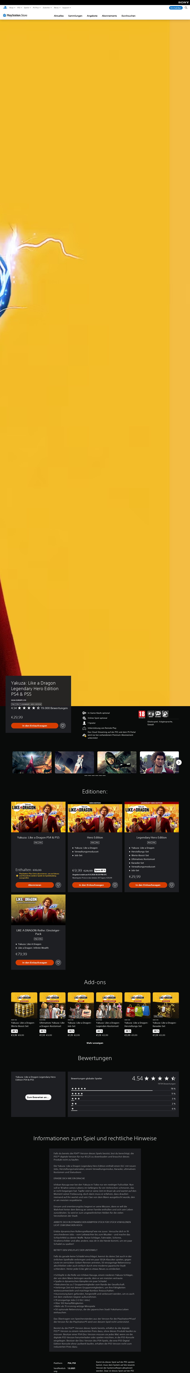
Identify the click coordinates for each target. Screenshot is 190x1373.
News (56, 8)
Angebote (92, 15)
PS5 (18, 8)
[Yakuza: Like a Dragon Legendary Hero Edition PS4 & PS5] (32, 762)
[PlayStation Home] (5, 7)
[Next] (179, 762)
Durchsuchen (128, 15)
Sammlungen (75, 15)
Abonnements (109, 15)
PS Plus (36, 8)
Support (65, 8)
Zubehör (46, 8)
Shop (11, 8)
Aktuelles (59, 15)
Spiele (26, 8)
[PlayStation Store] (16, 15)
